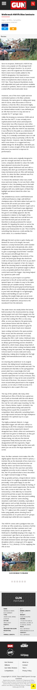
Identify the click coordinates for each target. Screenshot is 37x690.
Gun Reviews (9, 662)
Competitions (9, 671)
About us (25, 662)
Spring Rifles (17, 20)
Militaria (7, 665)
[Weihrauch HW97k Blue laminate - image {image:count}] (18, 562)
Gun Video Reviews (11, 668)
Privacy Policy (26, 671)
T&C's (24, 668)
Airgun (4, 20)
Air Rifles (9, 20)
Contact (25, 665)
